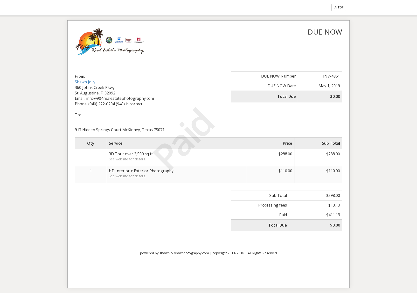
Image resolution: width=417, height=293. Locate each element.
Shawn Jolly (85, 82)
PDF (340, 7)
